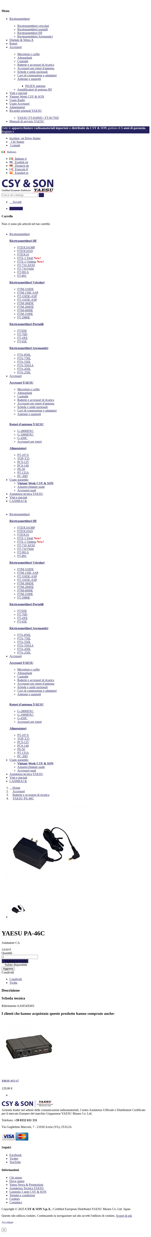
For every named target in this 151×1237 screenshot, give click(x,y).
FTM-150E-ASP (27, 292)
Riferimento (9, 1006)
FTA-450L (24, 369)
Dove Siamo (25, 138)
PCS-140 (23, 465)
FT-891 (22, 275)
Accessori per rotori (29, 441)
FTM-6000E (25, 310)
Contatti (15, 145)
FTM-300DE (25, 303)
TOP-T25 (23, 458)
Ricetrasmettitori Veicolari (26, 282)
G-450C (22, 438)
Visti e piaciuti (18, 93)
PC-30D (22, 476)
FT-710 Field (25, 268)
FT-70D (22, 334)
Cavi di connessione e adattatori (37, 75)
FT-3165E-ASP (27, 299)
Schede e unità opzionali (32, 71)
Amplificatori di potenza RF (34, 89)
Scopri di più (124, 1215)
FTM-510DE (25, 289)
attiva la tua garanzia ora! (32, 131)
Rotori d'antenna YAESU (26, 424)
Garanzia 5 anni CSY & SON (27, 1191)
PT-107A (23, 455)
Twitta (13, 982)
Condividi (8, 972)
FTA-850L (24, 354)
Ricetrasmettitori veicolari (33, 26)
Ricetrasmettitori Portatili (26, 324)
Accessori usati (26, 490)
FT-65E (22, 341)
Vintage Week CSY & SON (26, 96)
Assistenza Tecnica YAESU (26, 1188)
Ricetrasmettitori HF (29, 33)
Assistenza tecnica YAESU (26, 774)
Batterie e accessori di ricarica (35, 64)
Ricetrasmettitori (19, 18)
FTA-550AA (25, 365)
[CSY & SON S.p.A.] (28, 191)
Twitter (13, 1158)
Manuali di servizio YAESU (26, 121)
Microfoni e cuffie (28, 54)
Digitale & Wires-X (21, 40)
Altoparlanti (24, 57)
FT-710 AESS (26, 265)
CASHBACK (18, 781)
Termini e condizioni (22, 1195)
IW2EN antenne (35, 86)
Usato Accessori (19, 103)
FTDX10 (23, 254)
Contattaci (15, 1202)
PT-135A (23, 472)
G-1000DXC (25, 434)
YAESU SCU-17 (10, 1080)
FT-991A (23, 272)
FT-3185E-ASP (27, 296)
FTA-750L (24, 358)
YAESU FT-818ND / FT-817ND (38, 117)
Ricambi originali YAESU (25, 110)
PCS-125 (23, 462)
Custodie (22, 61)
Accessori (15, 47)
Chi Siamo (16, 141)
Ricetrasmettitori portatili (32, 29)
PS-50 (21, 469)
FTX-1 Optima (26, 261)
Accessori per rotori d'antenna (35, 68)
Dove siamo (16, 1181)
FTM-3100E (25, 314)
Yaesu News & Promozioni (26, 1184)
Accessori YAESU (21, 382)
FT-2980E (23, 317)
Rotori (13, 43)
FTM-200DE (25, 306)
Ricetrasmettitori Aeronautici (35, 36)
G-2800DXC (25, 431)
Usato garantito (18, 760)
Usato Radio (17, 100)
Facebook (15, 1155)
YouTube (15, 1162)
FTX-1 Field (25, 258)
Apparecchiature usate (31, 486)
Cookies (14, 1198)
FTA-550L (24, 361)
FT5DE (22, 330)
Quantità (7, 953)
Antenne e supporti (29, 79)
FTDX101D (25, 251)
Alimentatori (17, 107)
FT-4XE (22, 338)
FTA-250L (24, 372)
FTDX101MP (26, 247)
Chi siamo (15, 1177)
